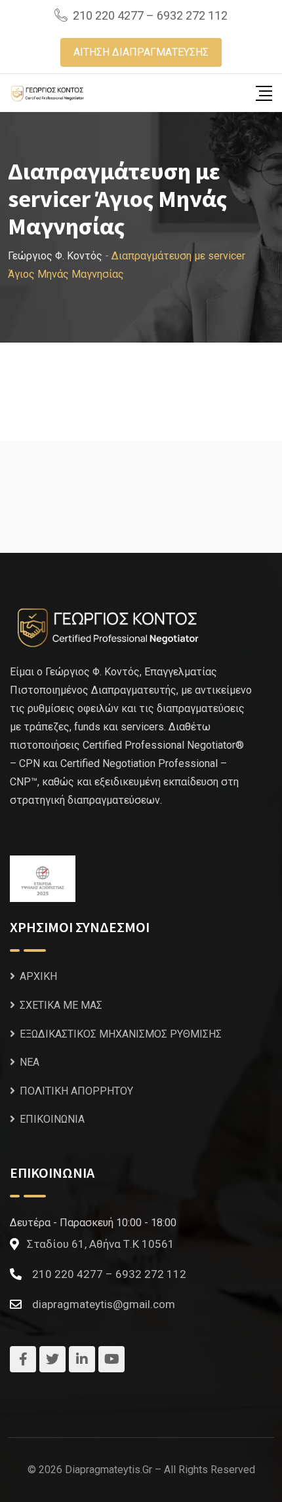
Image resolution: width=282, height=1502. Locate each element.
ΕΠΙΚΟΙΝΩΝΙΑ (52, 1119)
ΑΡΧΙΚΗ (38, 976)
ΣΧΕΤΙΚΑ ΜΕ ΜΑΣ (61, 1005)
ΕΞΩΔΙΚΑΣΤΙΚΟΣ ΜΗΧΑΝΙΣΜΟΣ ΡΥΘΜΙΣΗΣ (121, 1034)
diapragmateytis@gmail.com (103, 1304)
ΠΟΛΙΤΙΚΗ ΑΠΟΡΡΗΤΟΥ (76, 1091)
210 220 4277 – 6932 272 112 (150, 15)
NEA (29, 1062)
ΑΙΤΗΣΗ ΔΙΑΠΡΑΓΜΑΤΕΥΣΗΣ (141, 52)
